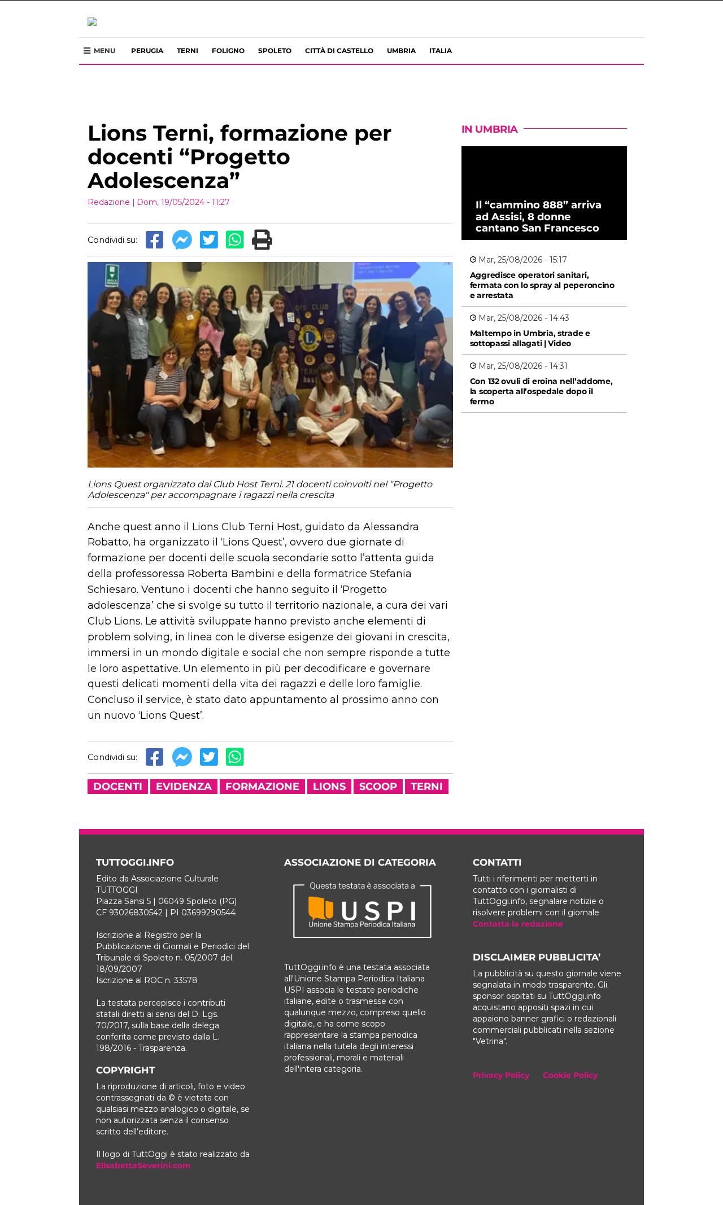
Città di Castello (339, 50)
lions (329, 786)
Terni (187, 50)
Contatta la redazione (518, 924)
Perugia (147, 50)
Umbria (401, 50)
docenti (117, 786)
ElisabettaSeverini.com (143, 1165)
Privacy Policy (501, 1075)
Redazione (109, 202)
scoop (378, 786)
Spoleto (274, 50)
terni (427, 786)
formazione (262, 786)
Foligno (228, 50)
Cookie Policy (570, 1075)
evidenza (184, 786)
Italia (440, 50)
